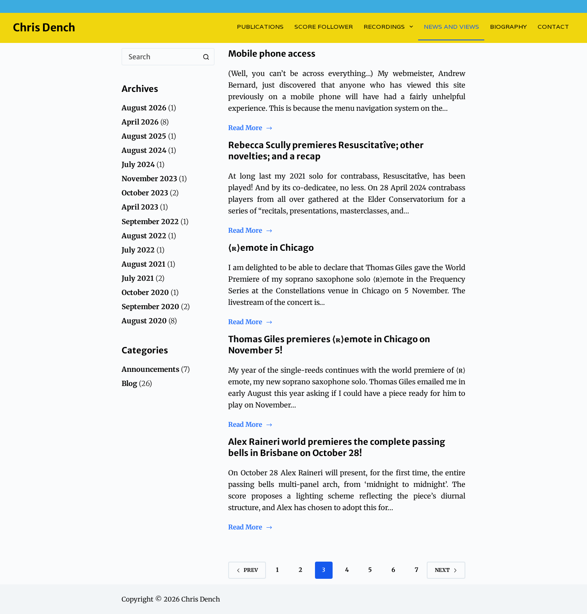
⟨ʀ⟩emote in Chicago (271, 247)
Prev (251, 570)
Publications (260, 26)
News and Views (451, 26)
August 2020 (144, 320)
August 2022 (144, 235)
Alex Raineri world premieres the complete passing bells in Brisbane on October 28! (336, 447)
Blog (129, 383)
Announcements (150, 369)
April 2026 (140, 122)
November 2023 (149, 178)
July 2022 (138, 250)
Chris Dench (44, 27)
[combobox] (160, 56)
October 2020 (145, 292)
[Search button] (206, 57)
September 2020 (150, 306)
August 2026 (144, 107)
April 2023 (140, 207)
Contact (553, 26)
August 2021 (143, 264)
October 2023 (145, 192)
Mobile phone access (271, 53)
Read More (245, 129)
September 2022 (150, 221)
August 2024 (144, 150)
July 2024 (138, 164)
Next (442, 570)
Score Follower (323, 26)
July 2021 (138, 278)
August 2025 (144, 136)
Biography (508, 26)
